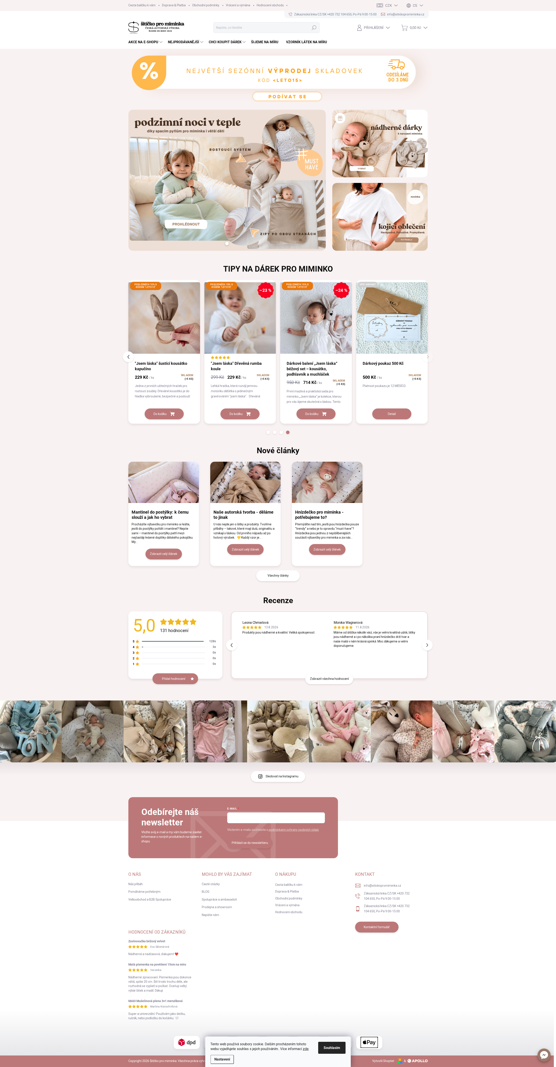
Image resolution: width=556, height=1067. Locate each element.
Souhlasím (332, 1048)
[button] (544, 1055)
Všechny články (278, 575)
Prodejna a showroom (217, 907)
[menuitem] (146, 42)
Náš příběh (135, 884)
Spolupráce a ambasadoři (219, 899)
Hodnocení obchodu (270, 5)
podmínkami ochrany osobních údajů (294, 829)
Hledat (314, 27)
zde (306, 1049)
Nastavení (222, 1059)
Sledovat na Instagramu (282, 776)
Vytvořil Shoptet (383, 1061)
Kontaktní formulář (377, 927)
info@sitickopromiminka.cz (382, 885)
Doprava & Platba (174, 5)
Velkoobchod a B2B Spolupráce (149, 899)
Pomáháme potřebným (144, 891)
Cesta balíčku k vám (142, 5)
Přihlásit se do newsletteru (250, 843)
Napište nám (210, 915)
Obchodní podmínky (205, 5)
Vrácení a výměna (238, 5)
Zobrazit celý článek (163, 554)
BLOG (205, 891)
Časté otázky (211, 884)
